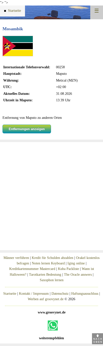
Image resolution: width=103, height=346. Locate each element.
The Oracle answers (78, 274)
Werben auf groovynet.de (46, 299)
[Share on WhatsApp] (53, 325)
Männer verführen (16, 258)
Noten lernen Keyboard (48, 263)
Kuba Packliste (68, 269)
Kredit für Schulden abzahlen (52, 258)
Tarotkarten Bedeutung (45, 274)
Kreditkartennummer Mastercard (32, 269)
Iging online (76, 263)
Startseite (12, 11)
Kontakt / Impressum (34, 293)
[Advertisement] (51, 196)
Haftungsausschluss (84, 293)
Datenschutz (60, 293)
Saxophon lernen (52, 280)
